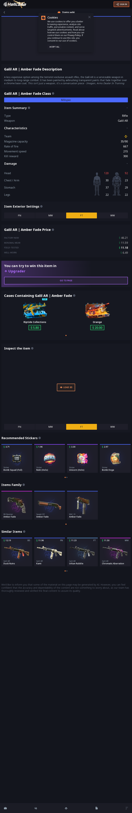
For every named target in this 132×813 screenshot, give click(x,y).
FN (19, 215)
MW (50, 215)
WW (112, 215)
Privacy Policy (74, 35)
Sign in (123, 4)
